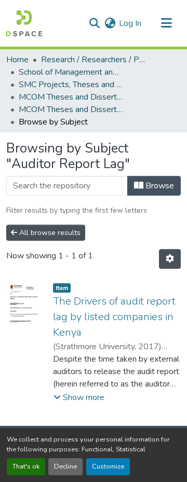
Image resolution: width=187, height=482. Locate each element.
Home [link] (17, 59)
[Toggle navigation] (166, 23)
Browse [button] (158, 185)
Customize (108, 466)
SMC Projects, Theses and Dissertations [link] (71, 84)
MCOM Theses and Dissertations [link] (71, 97)
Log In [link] (130, 23)
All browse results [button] (49, 233)
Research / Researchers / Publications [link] (93, 59)
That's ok (25, 466)
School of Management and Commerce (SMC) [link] (71, 72)
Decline (65, 466)
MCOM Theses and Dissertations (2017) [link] (71, 109)
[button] (24, 23)
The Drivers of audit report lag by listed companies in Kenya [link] (114, 316)
